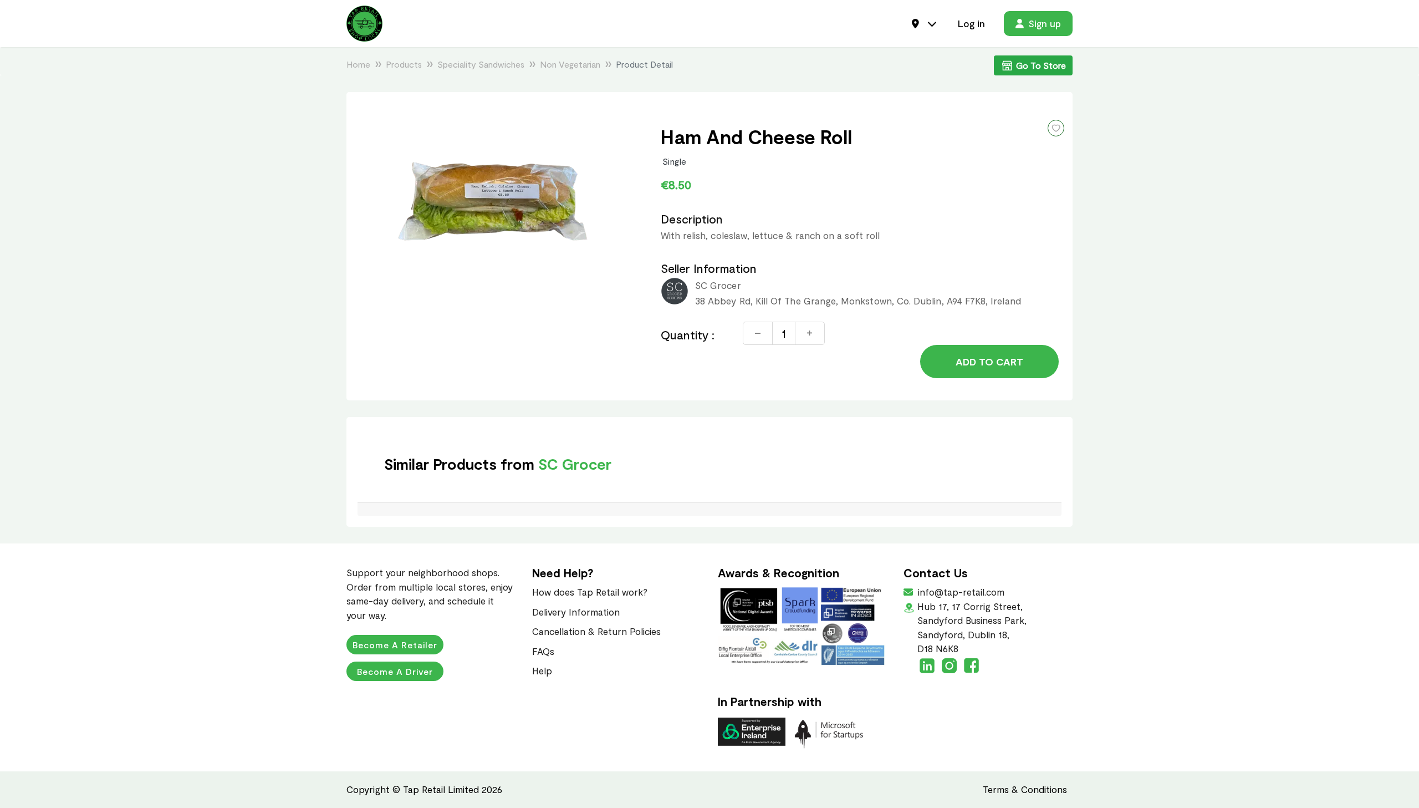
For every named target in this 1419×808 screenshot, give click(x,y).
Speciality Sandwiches (480, 64)
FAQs (543, 651)
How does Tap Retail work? (589, 591)
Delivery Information (576, 611)
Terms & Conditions (1025, 789)
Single (674, 161)
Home (358, 64)
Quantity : (688, 335)
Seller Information (709, 268)
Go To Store (1041, 65)
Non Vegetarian (570, 64)
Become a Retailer (395, 644)
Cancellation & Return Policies (596, 631)
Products (404, 64)
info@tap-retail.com (960, 591)
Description (692, 219)
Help (542, 670)
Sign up (1044, 23)
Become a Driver (395, 671)
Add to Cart (989, 361)
